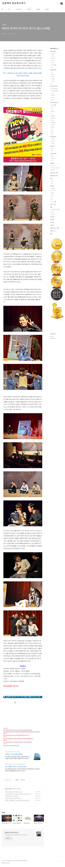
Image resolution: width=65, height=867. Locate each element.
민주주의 (52, 225)
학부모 (52, 107)
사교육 (52, 93)
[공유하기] (9, 780)
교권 (52, 129)
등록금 (52, 99)
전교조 (52, 148)
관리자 (47, 9)
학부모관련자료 (53, 86)
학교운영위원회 (54, 88)
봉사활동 (53, 116)
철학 (52, 156)
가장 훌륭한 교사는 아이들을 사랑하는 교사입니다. (16, 835)
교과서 (52, 120)
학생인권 (53, 81)
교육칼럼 (53, 105)
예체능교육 (53, 118)
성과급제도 (53, 58)
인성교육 (53, 158)
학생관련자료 (53, 70)
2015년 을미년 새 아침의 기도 (13, 791)
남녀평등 (53, 79)
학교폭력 (53, 74)
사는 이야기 (53, 190)
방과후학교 (53, 122)
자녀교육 (53, 97)
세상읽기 (53, 201)
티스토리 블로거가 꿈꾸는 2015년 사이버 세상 (17, 794)
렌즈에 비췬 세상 (54, 175)
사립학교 (53, 125)
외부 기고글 (53, 204)
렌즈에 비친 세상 (54, 173)
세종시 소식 (53, 231)
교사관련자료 (53, 102)
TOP (61, 861)
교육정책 (52, 51)
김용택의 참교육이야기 (13, 3)
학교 (52, 113)
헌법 (51, 207)
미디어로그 (19, 9)
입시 (52, 83)
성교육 (52, 67)
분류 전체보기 (53, 48)
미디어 (52, 195)
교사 (52, 109)
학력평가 (53, 111)
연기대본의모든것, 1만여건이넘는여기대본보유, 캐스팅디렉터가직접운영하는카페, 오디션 (22, 770)
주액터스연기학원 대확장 (13, 754)
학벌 (52, 131)
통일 (51, 233)
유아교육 (53, 141)
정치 (6, 788)
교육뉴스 (53, 165)
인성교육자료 (53, 153)
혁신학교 (53, 60)
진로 (52, 160)
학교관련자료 (53, 136)
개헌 (52, 211)
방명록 (38, 9)
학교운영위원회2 (54, 90)
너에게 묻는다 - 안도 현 (11, 796)
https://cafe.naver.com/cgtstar (13, 764)
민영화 (52, 192)
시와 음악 (52, 217)
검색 (57, 3)
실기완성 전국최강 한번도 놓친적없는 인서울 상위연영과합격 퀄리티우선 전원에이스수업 (17, 757)
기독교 (52, 181)
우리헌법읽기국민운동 (55, 209)
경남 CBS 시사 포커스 (55, 167)
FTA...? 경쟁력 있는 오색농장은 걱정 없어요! (17, 800)
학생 (52, 72)
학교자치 (53, 62)
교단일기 (53, 127)
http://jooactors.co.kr (11, 751)
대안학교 (53, 143)
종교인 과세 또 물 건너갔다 (12, 798)
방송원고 (53, 170)
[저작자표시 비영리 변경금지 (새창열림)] (22, 780)
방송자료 (52, 163)
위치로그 (29, 9)
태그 (9, 9)
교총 (52, 150)
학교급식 (53, 76)
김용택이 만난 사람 (54, 228)
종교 (51, 178)
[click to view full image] (22, 75)
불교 (52, 183)
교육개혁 (53, 65)
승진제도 (53, 53)
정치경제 (52, 219)
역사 (52, 199)
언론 (52, 133)
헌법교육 (53, 214)
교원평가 (53, 56)
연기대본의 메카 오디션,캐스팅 (15, 766)
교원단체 (52, 146)
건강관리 (52, 222)
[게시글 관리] (11, 780)
